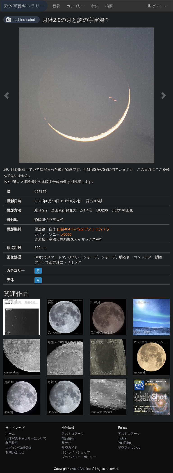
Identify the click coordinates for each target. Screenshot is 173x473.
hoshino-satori (23, 19)
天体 (10, 279)
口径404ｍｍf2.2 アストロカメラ (83, 229)
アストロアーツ (73, 433)
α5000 (66, 234)
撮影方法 (14, 210)
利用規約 (11, 442)
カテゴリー (76, 5)
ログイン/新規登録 (18, 447)
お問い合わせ (14, 452)
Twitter (122, 438)
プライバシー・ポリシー (79, 456)
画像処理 (14, 257)
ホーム (10, 433)
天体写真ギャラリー (24, 5)
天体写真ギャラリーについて (25, 438)
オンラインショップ (76, 452)
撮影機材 (14, 229)
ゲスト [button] (157, 5)
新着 (56, 5)
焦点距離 (14, 247)
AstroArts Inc (81, 468)
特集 (95, 5)
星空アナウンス (129, 447)
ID (8, 191)
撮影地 (12, 219)
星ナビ (66, 442)
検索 (109, 5)
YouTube (124, 442)
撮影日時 (14, 200)
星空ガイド (69, 447)
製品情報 (68, 438)
